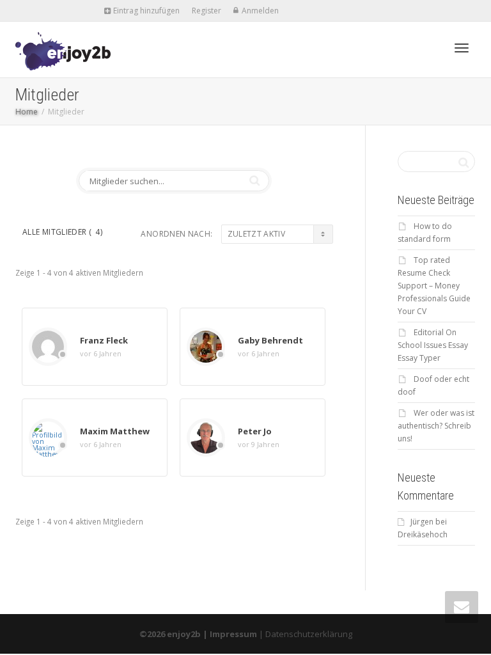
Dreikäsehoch (423, 534)
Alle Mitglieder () (62, 231)
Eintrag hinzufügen (145, 10)
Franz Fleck (104, 340)
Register (206, 10)
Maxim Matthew (115, 431)
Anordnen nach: (176, 233)
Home (26, 111)
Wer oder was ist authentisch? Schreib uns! (436, 425)
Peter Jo (255, 431)
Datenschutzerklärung (308, 634)
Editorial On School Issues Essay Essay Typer (433, 345)
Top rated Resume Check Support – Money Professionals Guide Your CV (434, 286)
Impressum (233, 634)
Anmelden (260, 10)
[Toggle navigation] (462, 48)
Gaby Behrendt (270, 340)
